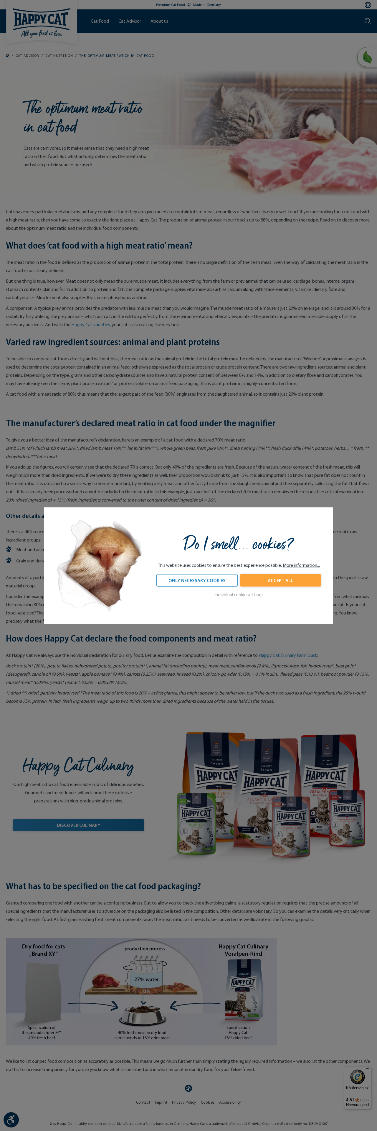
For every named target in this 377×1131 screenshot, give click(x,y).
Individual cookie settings (238, 594)
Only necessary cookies (197, 580)
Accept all (280, 580)
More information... (301, 565)
